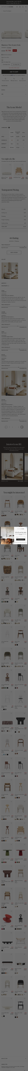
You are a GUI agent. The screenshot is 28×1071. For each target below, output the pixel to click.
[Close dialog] (26, 527)
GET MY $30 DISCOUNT (21, 539)
